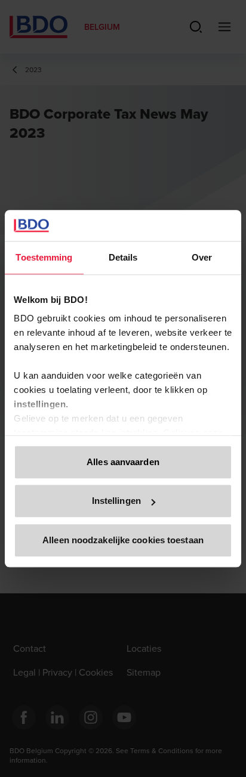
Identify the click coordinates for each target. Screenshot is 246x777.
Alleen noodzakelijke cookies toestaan (123, 540)
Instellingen (116, 501)
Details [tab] (123, 257)
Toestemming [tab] (44, 257)
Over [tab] (202, 257)
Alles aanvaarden (123, 462)
